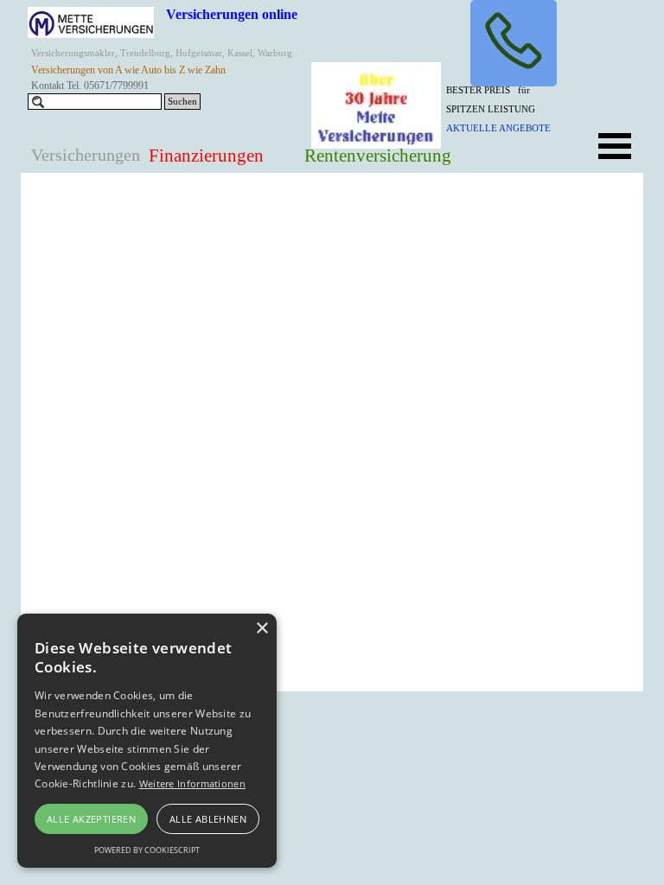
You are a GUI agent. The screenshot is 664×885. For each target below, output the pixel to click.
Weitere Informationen (192, 783)
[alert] (147, 741)
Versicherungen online (231, 14)
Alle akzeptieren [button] (91, 818)
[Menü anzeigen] (615, 146)
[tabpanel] (511, 108)
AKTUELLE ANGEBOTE (498, 128)
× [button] (261, 628)
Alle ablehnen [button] (207, 818)
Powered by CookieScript (147, 850)
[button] (513, 43)
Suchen (182, 101)
